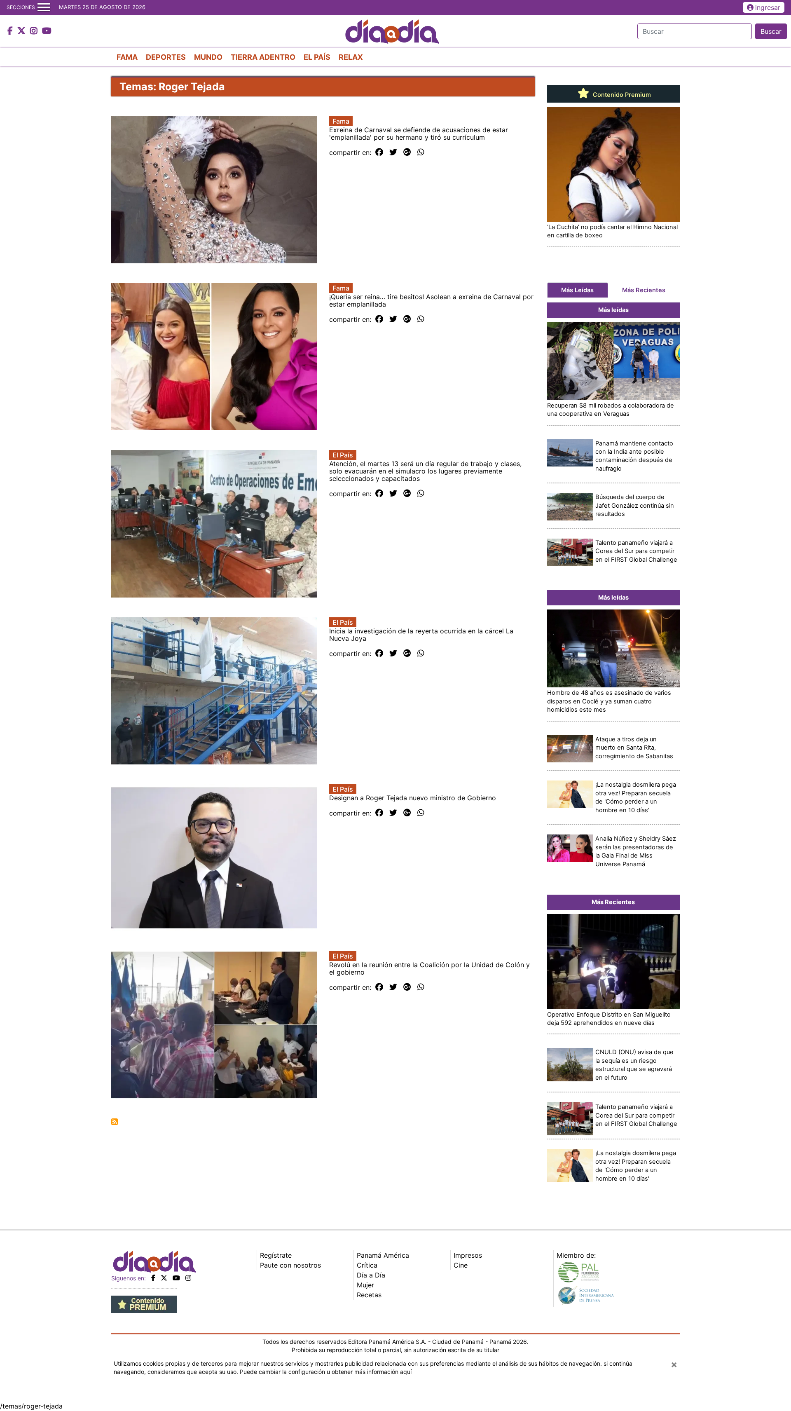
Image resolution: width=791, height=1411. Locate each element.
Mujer (365, 1285)
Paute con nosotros (290, 1265)
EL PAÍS (317, 57)
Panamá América (383, 1255)
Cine (461, 1265)
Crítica (367, 1265)
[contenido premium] (144, 1303)
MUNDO (208, 57)
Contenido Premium (621, 94)
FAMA (127, 57)
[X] (164, 1278)
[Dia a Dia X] (22, 31)
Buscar (771, 31)
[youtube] (176, 1278)
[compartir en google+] (407, 152)
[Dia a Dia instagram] (35, 31)
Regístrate (276, 1255)
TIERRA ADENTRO (263, 57)
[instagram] (188, 1278)
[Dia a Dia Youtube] (46, 31)
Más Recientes (643, 290)
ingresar (767, 7)
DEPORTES (166, 57)
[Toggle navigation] (43, 7)
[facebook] (153, 1278)
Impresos (468, 1255)
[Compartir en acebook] (379, 152)
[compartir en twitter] (393, 152)
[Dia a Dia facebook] (11, 31)
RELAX (351, 57)
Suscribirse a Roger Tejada (114, 1121)
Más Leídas (577, 290)
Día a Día (371, 1275)
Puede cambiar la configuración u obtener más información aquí (326, 1371)
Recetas (369, 1295)
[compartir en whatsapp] (420, 152)
